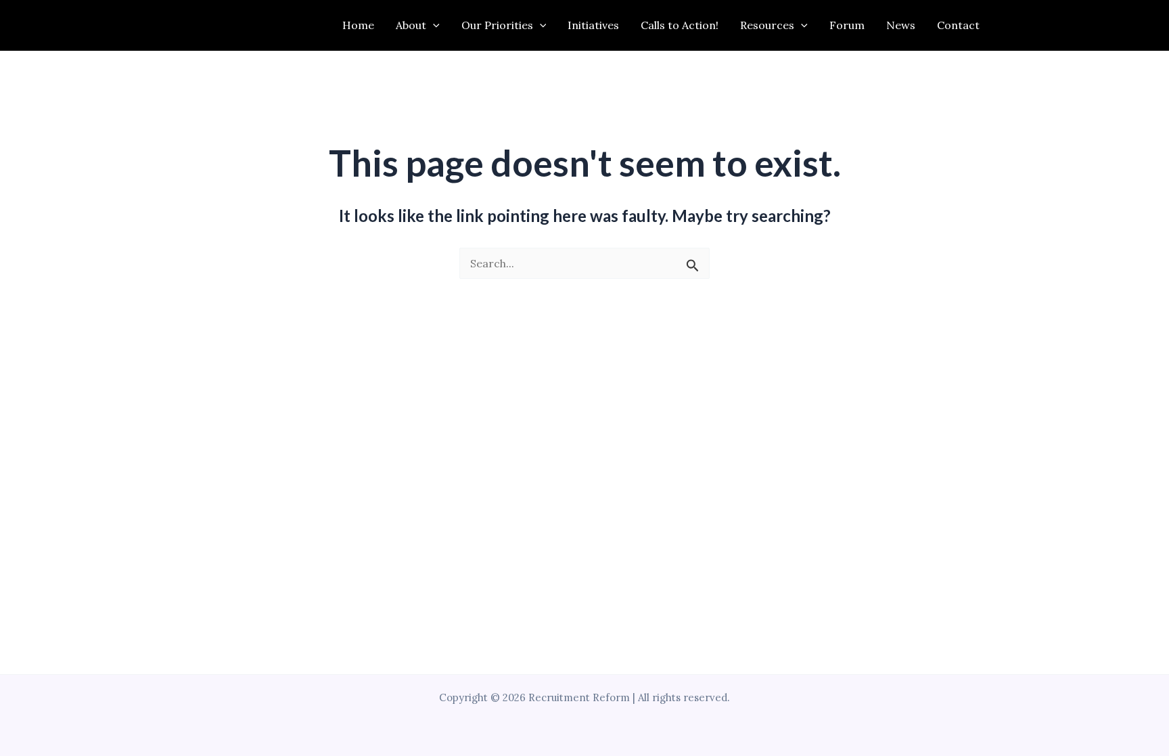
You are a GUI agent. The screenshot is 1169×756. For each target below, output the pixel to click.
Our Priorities (497, 25)
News (900, 25)
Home (358, 25)
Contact (958, 25)
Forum (847, 25)
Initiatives (593, 25)
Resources (767, 25)
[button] (433, 25)
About (411, 25)
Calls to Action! (679, 25)
